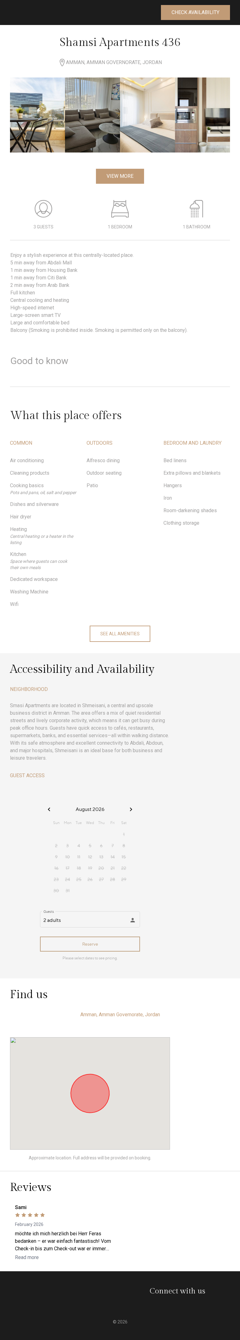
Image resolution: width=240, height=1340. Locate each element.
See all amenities (120, 633)
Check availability (195, 12)
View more (120, 176)
